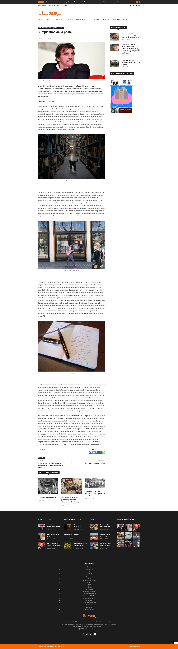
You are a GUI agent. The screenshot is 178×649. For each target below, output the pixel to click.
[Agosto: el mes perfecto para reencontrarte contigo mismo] (94, 536)
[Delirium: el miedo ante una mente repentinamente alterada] (94, 527)
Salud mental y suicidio (71, 534)
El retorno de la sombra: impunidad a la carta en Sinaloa (54, 545)
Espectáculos (89, 576)
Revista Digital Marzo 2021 (45, 27)
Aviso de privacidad (135, 646)
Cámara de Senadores (89, 593)
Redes (89, 582)
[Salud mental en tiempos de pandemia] (68, 527)
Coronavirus (50, 458)
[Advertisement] (124, 130)
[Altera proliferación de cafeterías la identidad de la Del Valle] (115, 64)
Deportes (89, 573)
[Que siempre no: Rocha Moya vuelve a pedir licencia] (42, 527)
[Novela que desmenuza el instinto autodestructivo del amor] (136, 546)
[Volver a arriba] (173, 642)
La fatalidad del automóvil (47, 497)
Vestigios (106, 19)
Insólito (89, 578)
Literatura (57, 458)
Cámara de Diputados (89, 591)
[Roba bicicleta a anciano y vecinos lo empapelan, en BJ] (136, 538)
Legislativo (69, 19)
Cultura (89, 571)
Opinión (59, 19)
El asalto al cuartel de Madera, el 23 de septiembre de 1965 (95, 494)
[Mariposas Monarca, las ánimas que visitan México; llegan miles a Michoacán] (68, 546)
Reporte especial (59, 27)
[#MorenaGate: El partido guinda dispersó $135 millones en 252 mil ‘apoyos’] (115, 37)
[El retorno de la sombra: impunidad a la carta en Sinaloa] (42, 546)
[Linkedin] (97, 452)
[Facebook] (90, 452)
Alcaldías (89, 605)
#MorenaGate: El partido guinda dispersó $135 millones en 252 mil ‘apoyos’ (71, 500)
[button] (137, 2)
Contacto (64, 5)
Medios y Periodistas (89, 580)
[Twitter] (93, 452)
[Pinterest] (100, 452)
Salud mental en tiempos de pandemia (79, 526)
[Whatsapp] (103, 452)
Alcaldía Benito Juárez (89, 602)
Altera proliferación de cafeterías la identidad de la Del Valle (131, 62)
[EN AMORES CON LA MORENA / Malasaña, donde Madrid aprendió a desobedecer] (128, 546)
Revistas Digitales (120, 19)
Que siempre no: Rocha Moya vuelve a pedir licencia (54, 526)
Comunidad (96, 19)
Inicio (40, 19)
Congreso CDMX (89, 596)
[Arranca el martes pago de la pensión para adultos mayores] (42, 536)
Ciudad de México (82, 19)
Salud (89, 585)
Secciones (49, 19)
